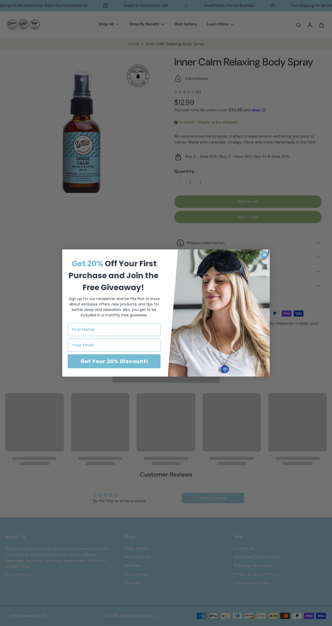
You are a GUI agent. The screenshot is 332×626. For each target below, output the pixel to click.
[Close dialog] (264, 254)
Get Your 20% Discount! (114, 361)
